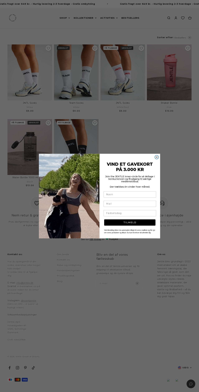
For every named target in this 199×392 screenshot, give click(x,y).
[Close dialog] (157, 157)
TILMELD (129, 222)
